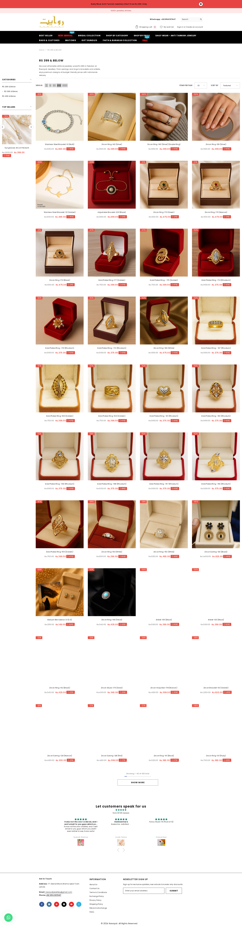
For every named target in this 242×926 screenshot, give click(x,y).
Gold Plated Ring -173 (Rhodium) (59, 348)
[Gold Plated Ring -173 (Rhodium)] (60, 320)
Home (41, 50)
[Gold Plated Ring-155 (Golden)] (60, 524)
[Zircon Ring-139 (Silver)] (216, 117)
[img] (121, 809)
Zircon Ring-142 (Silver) (112, 144)
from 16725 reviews (121, 813)
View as (39, 85)
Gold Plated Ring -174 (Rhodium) (216, 280)
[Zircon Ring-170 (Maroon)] (216, 185)
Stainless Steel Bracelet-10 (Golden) (60, 212)
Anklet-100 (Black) (216, 620)
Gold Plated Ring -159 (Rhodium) (59, 484)
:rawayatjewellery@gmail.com (58, 892)
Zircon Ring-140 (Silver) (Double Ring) (163, 144)
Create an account (194, 27)
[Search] (192, 19)
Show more (138, 782)
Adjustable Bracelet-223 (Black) (112, 212)
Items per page (185, 85)
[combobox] (190, 19)
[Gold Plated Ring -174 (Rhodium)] (216, 253)
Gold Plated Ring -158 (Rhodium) (111, 484)
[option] (121, 10)
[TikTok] (64, 904)
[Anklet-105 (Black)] (164, 592)
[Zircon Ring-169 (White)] (164, 320)
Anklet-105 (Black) (164, 620)
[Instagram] (49, 904)
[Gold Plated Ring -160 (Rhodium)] (216, 388)
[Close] (201, 4)
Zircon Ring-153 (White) (111, 552)
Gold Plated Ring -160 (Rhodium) (216, 416)
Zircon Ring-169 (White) (163, 348)
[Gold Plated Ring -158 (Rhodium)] (112, 456)
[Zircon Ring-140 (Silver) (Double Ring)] (164, 117)
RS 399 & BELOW (54, 50)
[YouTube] (71, 904)
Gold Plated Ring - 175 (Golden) (164, 280)
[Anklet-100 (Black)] (216, 592)
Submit (174, 890)
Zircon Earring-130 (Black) (215, 552)
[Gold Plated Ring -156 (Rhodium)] (216, 456)
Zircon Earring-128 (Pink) (111, 755)
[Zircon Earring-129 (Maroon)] (60, 728)
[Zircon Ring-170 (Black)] (60, 253)
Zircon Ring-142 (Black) (59, 687)
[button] (2, 126)
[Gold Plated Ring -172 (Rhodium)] (112, 320)
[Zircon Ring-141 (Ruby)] (216, 728)
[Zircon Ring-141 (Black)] (164, 728)
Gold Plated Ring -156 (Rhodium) (216, 484)
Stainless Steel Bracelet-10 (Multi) (59, 144)
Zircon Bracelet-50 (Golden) (215, 687)
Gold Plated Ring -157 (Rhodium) (163, 484)
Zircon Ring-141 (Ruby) (216, 755)
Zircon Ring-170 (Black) (59, 280)
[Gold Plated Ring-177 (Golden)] (112, 253)
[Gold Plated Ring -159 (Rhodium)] (60, 456)
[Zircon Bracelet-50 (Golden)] (216, 660)
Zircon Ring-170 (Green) (163, 212)
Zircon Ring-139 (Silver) (216, 144)
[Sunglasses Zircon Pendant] (17, 129)
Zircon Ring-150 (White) (163, 552)
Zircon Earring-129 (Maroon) (59, 755)
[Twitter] (79, 904)
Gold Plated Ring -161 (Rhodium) (163, 416)
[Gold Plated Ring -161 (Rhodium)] (164, 388)
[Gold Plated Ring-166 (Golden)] (60, 388)
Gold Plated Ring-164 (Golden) (111, 416)
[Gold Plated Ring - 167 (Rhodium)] (216, 320)
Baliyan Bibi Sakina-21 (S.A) (59, 620)
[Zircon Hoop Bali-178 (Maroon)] (164, 660)
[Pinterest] (56, 904)
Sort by (214, 85)
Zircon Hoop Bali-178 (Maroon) (163, 687)
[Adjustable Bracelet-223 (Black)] (112, 185)
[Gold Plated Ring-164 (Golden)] (112, 388)
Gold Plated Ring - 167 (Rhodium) (216, 348)
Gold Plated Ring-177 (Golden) (111, 280)
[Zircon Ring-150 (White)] (164, 524)
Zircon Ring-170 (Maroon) (216, 212)
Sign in (180, 27)
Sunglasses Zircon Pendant (17, 147)
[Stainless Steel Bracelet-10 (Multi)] (60, 117)
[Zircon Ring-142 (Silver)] (112, 117)
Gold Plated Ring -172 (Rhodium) (111, 348)
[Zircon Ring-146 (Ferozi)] (112, 592)
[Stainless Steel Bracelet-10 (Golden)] (60, 185)
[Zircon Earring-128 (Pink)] (112, 728)
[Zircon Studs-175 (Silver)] (112, 660)
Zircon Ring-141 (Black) (164, 755)
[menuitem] (17, 86)
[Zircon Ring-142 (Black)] (60, 660)
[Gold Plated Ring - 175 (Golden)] (164, 253)
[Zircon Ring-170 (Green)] (164, 185)
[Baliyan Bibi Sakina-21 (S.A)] (60, 592)
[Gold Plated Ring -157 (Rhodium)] (164, 456)
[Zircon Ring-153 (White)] (112, 524)
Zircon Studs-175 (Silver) (112, 687)
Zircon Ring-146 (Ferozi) (111, 620)
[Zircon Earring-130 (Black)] (216, 524)
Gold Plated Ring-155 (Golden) (59, 552)
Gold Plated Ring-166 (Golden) (59, 416)
